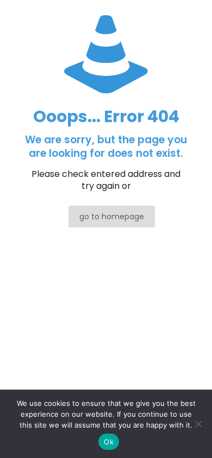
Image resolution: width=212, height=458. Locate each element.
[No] (198, 423)
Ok (109, 441)
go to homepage (111, 216)
